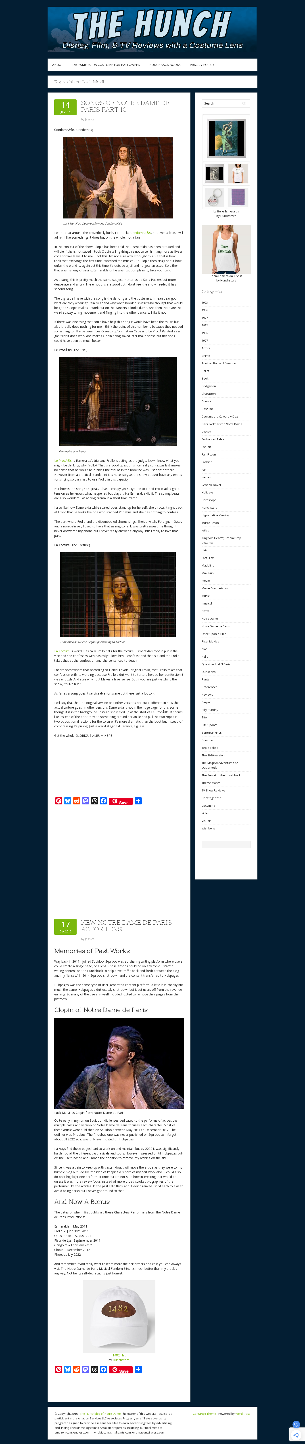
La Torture (62, 651)
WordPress (243, 1414)
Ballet (205, 371)
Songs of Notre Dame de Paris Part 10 (125, 106)
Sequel (206, 702)
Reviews (207, 695)
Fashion (207, 462)
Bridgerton (209, 386)
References (209, 687)
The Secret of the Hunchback (221, 775)
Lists (205, 550)
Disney (206, 432)
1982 (205, 325)
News (205, 611)
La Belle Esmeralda (226, 211)
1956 (205, 310)
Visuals (206, 821)
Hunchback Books (165, 65)
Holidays (207, 492)
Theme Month (211, 783)
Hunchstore (121, 1360)
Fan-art (206, 447)
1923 (205, 302)
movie (206, 581)
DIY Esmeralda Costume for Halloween (106, 65)
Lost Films (208, 558)
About (57, 65)
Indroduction (210, 523)
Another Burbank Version (219, 363)
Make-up (208, 573)
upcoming (208, 806)
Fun (204, 470)
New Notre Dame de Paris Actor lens (126, 926)
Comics (206, 401)
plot (204, 649)
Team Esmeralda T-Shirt (226, 276)
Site (204, 717)
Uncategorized (211, 798)
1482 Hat (119, 1355)
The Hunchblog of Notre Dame (100, 1414)
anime (206, 356)
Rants (205, 679)
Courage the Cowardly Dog (220, 416)
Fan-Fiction (209, 454)
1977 (205, 318)
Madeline (208, 565)
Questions (209, 672)
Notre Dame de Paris (216, 626)
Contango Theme (204, 1414)
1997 (205, 340)
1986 (205, 333)
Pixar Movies (210, 641)
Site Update (209, 725)
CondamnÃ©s (140, 233)
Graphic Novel (211, 485)
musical (207, 603)
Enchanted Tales (213, 439)
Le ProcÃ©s (63, 460)
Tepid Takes (210, 748)
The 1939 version (213, 755)
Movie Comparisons (215, 588)
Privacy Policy (202, 65)
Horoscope (209, 500)
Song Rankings (212, 732)
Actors (206, 348)
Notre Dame (210, 619)
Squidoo (207, 740)
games (206, 477)
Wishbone (208, 828)
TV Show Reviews (213, 790)
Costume (208, 409)
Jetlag (205, 530)
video (205, 813)
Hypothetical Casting (215, 515)
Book (205, 378)
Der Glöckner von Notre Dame (222, 424)
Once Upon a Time (214, 634)
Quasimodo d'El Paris (216, 664)
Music (205, 596)
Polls (205, 657)
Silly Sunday (210, 710)
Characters (209, 394)
